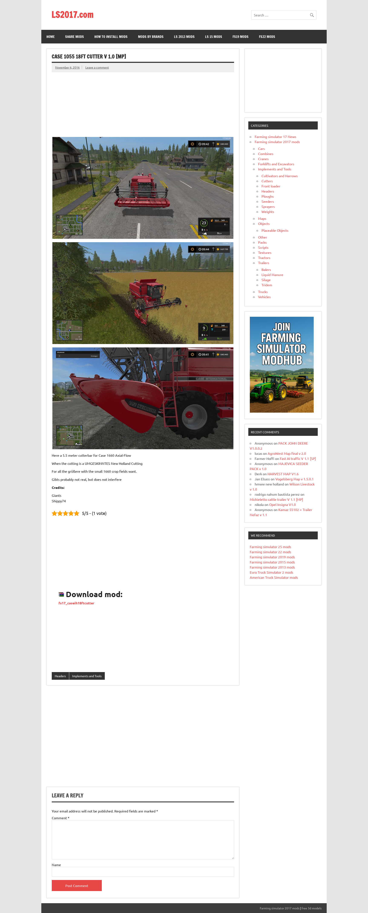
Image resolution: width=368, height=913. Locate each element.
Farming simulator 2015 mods (272, 562)
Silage (266, 280)
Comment (60, 817)
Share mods (74, 36)
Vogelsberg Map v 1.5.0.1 (294, 479)
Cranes (263, 159)
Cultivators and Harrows (280, 176)
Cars (261, 148)
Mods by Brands (151, 36)
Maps (262, 218)
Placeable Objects (275, 230)
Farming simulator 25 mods (270, 546)
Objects (264, 223)
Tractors (264, 257)
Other (262, 237)
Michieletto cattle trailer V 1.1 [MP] (276, 499)
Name (56, 864)
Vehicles (264, 297)
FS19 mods (241, 36)
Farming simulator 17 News (275, 136)
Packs (262, 242)
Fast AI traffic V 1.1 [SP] (298, 458)
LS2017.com (72, 14)
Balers (266, 269)
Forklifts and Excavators (276, 164)
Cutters (267, 181)
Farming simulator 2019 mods (272, 557)
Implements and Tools (87, 676)
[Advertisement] (143, 102)
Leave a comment (97, 67)
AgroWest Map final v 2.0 (287, 453)
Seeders (268, 201)
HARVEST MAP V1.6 (283, 474)
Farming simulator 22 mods (270, 552)
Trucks (263, 291)
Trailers (263, 263)
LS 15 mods (213, 36)
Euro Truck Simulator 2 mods (271, 572)
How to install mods (111, 36)
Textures (264, 252)
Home (50, 36)
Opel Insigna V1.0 (282, 504)
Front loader (271, 186)
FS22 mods (267, 36)
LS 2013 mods (184, 36)
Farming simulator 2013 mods (272, 567)
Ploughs (268, 196)
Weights (268, 211)
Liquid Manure (272, 274)
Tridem (267, 285)
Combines (265, 153)
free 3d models (312, 908)
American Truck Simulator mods (274, 577)
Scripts (263, 247)
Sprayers (268, 206)
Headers (60, 676)
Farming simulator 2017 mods (277, 142)
